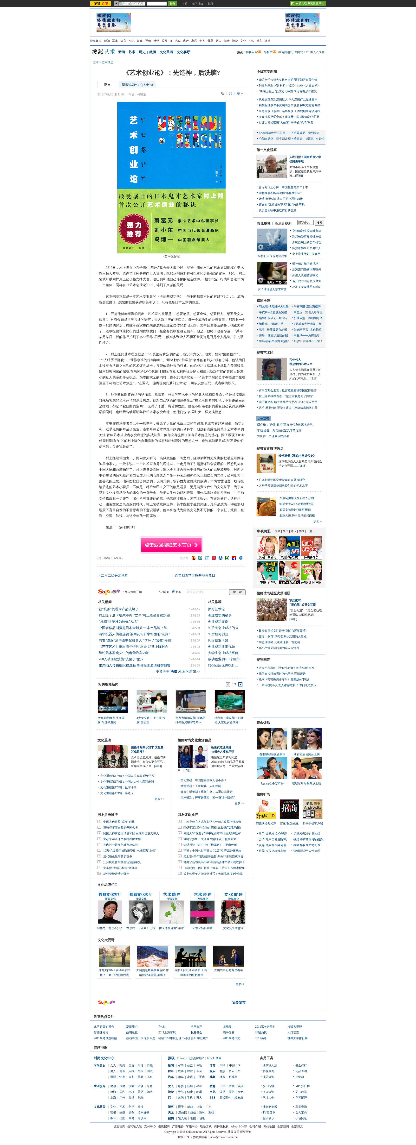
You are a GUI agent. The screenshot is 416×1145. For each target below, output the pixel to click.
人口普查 (293, 1032)
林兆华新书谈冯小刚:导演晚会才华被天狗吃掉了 (214, 862)
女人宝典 (301, 1112)
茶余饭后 (263, 722)
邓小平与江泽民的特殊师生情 (122, 839)
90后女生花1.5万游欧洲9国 (296, 504)
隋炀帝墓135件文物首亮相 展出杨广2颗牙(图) (212, 827)
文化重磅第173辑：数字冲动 (118, 787)
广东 (208, 1106)
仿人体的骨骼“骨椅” (171, 928)
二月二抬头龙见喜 (114, 575)
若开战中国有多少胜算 (306, 281)
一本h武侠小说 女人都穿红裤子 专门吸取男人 (288, 685)
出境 (131, 1092)
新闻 (107, 41)
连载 (122, 1112)
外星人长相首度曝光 (305, 275)
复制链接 (222, 93)
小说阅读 (301, 1118)
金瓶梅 (270, 833)
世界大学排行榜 (297, 1038)
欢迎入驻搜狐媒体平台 (310, 3)
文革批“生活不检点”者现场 (120, 868)
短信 (193, 1112)
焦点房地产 (197, 1058)
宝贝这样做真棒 (276, 851)
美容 (131, 1065)
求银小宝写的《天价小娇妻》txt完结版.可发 (286, 668)
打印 (230, 93)
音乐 (231, 1071)
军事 (115, 41)
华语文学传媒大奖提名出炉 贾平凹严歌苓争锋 (288, 80)
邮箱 (190, 1106)
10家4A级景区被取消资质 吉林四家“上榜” (129, 850)
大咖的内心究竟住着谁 (228, 970)
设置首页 (119, 1126)
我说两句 (225, 1097)
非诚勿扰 (261, 1032)
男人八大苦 (317, 52)
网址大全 (268, 1097)
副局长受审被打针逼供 (306, 236)
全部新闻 (283, 1126)
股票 (164, 41)
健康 (227, 41)
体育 (123, 41)
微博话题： (188, 786)
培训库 (142, 1118)
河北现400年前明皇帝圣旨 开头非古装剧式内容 (213, 856)
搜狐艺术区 (265, 352)
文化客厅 (183, 52)
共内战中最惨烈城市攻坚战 (120, 845)
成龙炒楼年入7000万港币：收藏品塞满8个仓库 (213, 873)
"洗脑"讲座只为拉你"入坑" (118, 621)
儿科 (150, 1077)
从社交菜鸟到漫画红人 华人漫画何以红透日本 (288, 99)
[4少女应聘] (151, 701)
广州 (122, 1097)
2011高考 (261, 1038)
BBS (251, 41)
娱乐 (140, 41)
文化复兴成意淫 (233, 928)
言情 (262, 839)
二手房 (200, 1077)
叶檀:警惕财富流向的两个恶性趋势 (281, 199)
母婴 (210, 41)
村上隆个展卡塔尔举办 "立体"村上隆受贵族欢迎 (134, 615)
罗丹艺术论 (216, 609)
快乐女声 (196, 1026)
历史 (142, 52)
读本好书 (143, 1112)
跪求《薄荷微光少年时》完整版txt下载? (284, 679)
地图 (193, 1118)
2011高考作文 (231, 1038)
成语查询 (268, 1077)
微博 (267, 41)
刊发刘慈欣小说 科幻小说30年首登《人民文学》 (289, 85)
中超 (232, 1065)
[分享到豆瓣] (227, 558)
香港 (131, 1097)
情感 (150, 1065)
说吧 (202, 1118)
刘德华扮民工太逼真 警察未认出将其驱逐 (209, 839)
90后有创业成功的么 (223, 628)
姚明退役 (132, 1032)
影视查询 (268, 1071)
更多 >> (159, 799)
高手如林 (228, 1032)
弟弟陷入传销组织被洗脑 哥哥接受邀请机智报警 (134, 665)
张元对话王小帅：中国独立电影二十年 (283, 187)
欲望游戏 (281, 839)
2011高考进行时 (265, 1026)
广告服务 (178, 1126)
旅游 (235, 41)
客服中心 (192, 1126)
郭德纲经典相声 (266, 823)
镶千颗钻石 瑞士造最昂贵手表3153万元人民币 (288, 402)
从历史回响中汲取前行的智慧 (277, 210)
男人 (113, 1071)
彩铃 (202, 1112)
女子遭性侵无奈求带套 (272, 289)
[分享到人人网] (220, 558)
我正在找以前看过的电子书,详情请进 (282, 673)
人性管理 (314, 851)
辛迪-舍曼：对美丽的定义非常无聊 (279, 430)
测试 (150, 1071)
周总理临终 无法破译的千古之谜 (279, 642)
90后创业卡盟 (218, 640)
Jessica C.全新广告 (272, 783)
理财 (190, 1071)
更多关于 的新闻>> (178, 671)
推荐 (262, 851)
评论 (199, 1065)
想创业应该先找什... (223, 665)
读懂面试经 (300, 851)
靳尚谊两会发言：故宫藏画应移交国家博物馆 (288, 390)
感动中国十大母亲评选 (140, 1038)
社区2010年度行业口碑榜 (174, 1038)
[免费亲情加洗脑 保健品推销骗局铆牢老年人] (191, 701)
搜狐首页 (96, 41)
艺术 (132, 52)
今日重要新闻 (267, 71)
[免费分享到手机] (241, 558)
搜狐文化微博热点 (270, 448)
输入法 (182, 1118)
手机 (190, 1097)
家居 (194, 41)
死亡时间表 (313, 845)
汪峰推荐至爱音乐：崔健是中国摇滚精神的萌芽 (289, 117)
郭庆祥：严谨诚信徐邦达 (273, 436)
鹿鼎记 (182, 1112)
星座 (140, 1071)
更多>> (240, 984)
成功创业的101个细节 (224, 659)
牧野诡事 (299, 845)
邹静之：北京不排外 (110, 928)
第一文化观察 (267, 150)
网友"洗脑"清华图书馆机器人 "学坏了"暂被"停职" (135, 640)
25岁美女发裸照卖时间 (306, 287)
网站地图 (269, 1126)
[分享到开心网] (214, 558)
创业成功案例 (218, 621)
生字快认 (268, 1118)
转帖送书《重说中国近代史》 (297, 455)
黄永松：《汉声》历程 (140, 928)
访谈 (140, 1086)
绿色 (150, 1086)
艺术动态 (107, 62)
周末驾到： (188, 797)
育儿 (131, 1077)
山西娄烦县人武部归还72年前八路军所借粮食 (212, 822)
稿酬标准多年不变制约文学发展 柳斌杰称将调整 (289, 105)
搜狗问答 (263, 659)
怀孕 (122, 1077)
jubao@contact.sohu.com (224, 1137)
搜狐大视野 (294, 1026)
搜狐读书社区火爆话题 (273, 593)
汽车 (178, 41)
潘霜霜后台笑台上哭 (307, 754)
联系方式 (206, 1126)
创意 (131, 1106)
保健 (122, 1086)
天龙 (171, 1112)
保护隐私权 (221, 1126)
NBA (132, 41)
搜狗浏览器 (270, 1106)
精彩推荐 (263, 300)
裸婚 (296, 839)
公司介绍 (255, 1126)
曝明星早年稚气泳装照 (306, 783)
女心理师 (281, 833)
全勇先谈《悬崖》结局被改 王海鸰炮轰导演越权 (289, 111)
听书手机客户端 (313, 823)
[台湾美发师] (113, 701)
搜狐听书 (263, 794)
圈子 (181, 1106)
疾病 (131, 1086)
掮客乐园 (251, 52)
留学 (231, 1086)
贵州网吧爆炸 (199, 1038)
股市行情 (268, 1086)
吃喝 (140, 1097)
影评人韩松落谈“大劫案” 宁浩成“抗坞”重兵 (286, 122)
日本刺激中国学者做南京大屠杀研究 (282, 480)
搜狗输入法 (270, 1065)
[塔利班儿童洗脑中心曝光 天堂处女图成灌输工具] (229, 701)
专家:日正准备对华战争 (272, 256)
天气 (181, 1092)
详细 (158, 766)
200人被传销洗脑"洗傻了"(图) (121, 659)
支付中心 (150, 1126)
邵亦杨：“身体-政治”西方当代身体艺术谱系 (284, 424)
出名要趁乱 (285, 52)
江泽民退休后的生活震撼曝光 (122, 862)
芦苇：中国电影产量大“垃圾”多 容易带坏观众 (212, 850)
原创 (131, 1112)
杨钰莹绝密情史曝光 (116, 873)
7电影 (162, 1026)
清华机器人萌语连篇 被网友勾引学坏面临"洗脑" (134, 634)
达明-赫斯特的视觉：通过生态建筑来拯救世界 (288, 407)
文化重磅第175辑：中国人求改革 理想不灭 (127, 776)
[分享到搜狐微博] (193, 558)
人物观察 (263, 418)
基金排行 (301, 1065)
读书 (113, 1112)
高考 (131, 1118)
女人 (202, 41)
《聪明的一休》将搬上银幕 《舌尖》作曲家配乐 (214, 868)
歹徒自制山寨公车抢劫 (306, 242)
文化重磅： (188, 780)
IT (171, 41)
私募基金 (196, 1032)
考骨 (284, 845)
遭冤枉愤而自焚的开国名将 (120, 827)
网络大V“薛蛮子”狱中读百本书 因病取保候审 (212, 833)
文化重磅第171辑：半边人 (117, 793)
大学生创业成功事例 (223, 653)
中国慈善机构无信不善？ (211, 780)
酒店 (150, 1092)
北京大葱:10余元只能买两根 (297, 515)
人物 (131, 1071)
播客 (222, 1077)
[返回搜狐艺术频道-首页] (171, 544)
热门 (262, 833)
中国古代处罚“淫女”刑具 (119, 822)
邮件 (211, 4)
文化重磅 (166, 52)
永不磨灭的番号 (104, 1026)
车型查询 (301, 1106)
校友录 (238, 1097)
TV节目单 (269, 1112)
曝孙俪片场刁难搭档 (305, 263)
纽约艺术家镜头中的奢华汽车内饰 (124, 653)
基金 (199, 1071)
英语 (241, 1086)
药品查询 (301, 1071)
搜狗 (218, 1058)
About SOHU (239, 1126)
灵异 (262, 845)
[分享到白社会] (207, 558)
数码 (181, 1097)
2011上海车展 (167, 1032)
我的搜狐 (197, 4)
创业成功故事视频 (221, 646)
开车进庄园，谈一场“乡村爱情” (215, 797)
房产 (186, 41)
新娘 (190, 1086)
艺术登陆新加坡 (202, 928)
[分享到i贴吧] (234, 558)
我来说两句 (137, 85)
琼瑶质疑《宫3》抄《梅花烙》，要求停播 (210, 845)
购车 (181, 1077)
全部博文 (297, 1126)
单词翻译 (301, 1097)
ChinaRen (182, 1058)
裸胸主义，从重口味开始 (217, 791)
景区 (140, 1092)
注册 (184, 4)
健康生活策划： (191, 791)
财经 (156, 41)
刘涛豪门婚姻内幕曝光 (306, 269)
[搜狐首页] (101, 3)
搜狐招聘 (164, 1126)
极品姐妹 (318, 839)
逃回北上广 (301, 52)
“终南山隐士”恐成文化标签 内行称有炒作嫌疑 (288, 91)
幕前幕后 (306, 839)
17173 (210, 1058)
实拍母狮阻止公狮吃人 (306, 248)
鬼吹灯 (316, 833)
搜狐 (171, 1058)
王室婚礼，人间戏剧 (208, 786)
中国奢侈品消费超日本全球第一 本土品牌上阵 (133, 628)
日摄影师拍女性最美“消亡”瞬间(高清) (282, 630)
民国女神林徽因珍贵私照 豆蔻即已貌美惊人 (131, 833)
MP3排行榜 (302, 1086)
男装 (122, 1071)
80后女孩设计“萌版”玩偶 (295, 509)
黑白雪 (270, 839)
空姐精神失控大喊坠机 (306, 231)
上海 (113, 1097)
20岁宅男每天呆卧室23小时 (297, 498)
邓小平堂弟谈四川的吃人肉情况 (279, 648)
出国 (122, 1118)
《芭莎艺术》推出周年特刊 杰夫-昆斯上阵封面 (133, 646)
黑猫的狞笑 (273, 845)
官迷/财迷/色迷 (289, 823)
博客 (259, 41)
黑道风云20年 (302, 833)
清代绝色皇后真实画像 (117, 856)
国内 (122, 1092)
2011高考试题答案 (105, 1038)
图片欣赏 (301, 1092)
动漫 (140, 1106)
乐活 (140, 1065)
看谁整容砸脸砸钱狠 (272, 754)
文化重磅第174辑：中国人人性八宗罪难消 (127, 781)
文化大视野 (106, 940)
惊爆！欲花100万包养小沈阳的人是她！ (284, 636)
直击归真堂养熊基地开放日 (195, 575)
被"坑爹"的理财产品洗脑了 (119, 609)
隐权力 (268, 52)
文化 (243, 41)
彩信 (211, 1112)
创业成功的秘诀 (220, 615)
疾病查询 (268, 1092)
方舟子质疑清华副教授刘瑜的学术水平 (283, 485)
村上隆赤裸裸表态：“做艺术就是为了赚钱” (286, 396)
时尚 (122, 1065)
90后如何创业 (218, 634)
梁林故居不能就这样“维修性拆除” (280, 193)
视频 (148, 41)
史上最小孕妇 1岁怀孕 (306, 254)
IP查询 (299, 1077)
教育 (218, 41)
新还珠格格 (101, 1032)
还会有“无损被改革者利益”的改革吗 (282, 204)
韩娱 (222, 1071)
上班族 (227, 1026)
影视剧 (233, 1077)
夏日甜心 (132, 1026)
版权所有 (246, 1131)
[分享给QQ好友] (200, 558)
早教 (140, 1077)
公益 (190, 1065)
